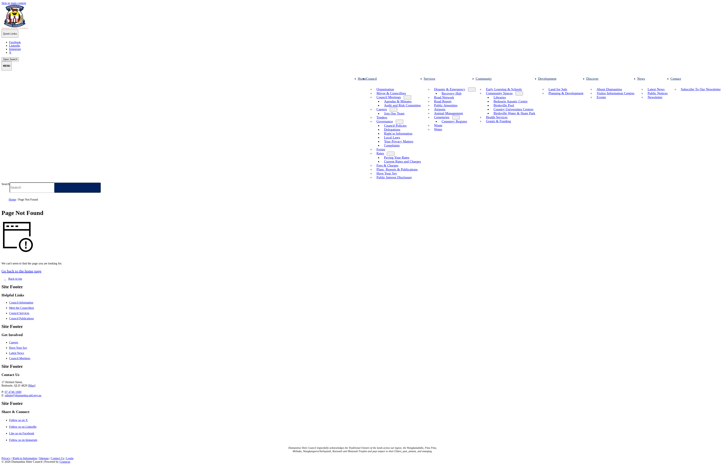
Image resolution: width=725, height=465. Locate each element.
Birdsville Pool (504, 105)
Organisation (385, 89)
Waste (438, 125)
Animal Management (448, 113)
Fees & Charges (387, 165)
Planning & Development (565, 93)
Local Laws (392, 137)
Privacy (6, 458)
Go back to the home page (21, 271)
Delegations (392, 129)
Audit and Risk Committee (402, 105)
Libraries (500, 97)
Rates (380, 153)
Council (371, 79)
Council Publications (21, 318)
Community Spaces (499, 93)
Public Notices (658, 93)
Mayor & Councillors (391, 93)
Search (6, 184)
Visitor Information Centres (615, 93)
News (641, 79)
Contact (675, 79)
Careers (381, 109)
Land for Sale (557, 89)
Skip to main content (14, 3)
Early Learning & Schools (504, 89)
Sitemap (44, 458)
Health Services (497, 117)
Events (601, 97)
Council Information (21, 302)
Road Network (444, 97)
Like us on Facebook (25, 433)
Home (12, 199)
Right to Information (398, 133)
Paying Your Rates (396, 157)
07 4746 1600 (13, 392)
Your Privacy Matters (398, 141)
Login (69, 458)
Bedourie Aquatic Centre (511, 101)
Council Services (19, 313)
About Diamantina (609, 89)
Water (438, 129)
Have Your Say (386, 173)
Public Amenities (445, 105)
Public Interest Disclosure (394, 177)
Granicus (64, 461)
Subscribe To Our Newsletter (701, 89)
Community (484, 79)
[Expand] (370, 85)
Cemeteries (441, 117)
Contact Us (57, 458)
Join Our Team (394, 113)
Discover (592, 79)
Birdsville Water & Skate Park (514, 113)
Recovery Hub (451, 93)
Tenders (381, 117)
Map (31, 385)
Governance (384, 121)
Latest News (656, 89)
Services (429, 79)
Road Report (442, 101)
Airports (439, 109)
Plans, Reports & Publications (397, 169)
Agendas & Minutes (398, 101)
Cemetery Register (454, 121)
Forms (380, 149)
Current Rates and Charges (402, 161)
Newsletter (655, 97)
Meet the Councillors (21, 307)
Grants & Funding (498, 121)
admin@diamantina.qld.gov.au (23, 395)
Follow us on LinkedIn (26, 426)
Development (547, 79)
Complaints (392, 145)
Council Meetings (388, 97)
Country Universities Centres (513, 109)
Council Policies (395, 125)
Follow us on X (22, 420)
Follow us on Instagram (26, 440)
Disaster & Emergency (449, 89)
